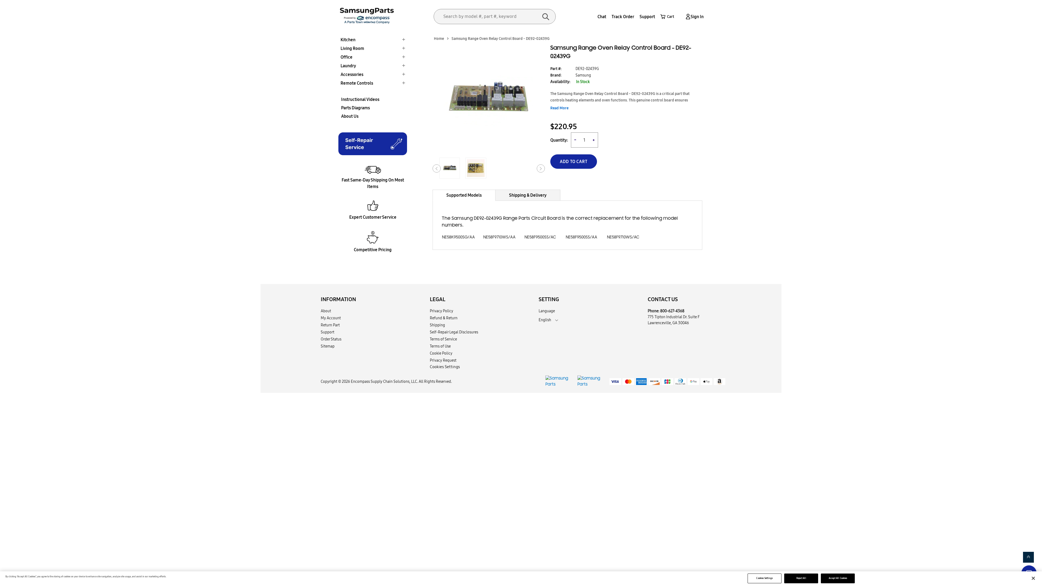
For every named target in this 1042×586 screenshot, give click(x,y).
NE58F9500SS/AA (581, 237)
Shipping (437, 325)
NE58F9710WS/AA (499, 237)
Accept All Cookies (838, 578)
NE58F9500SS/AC (540, 237)
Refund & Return (444, 318)
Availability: (560, 81)
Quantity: (559, 140)
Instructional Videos (360, 99)
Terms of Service (443, 339)
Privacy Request (443, 360)
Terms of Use (440, 346)
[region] (521, 578)
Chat (602, 17)
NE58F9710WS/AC (623, 237)
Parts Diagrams (355, 108)
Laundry (348, 66)
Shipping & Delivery (528, 195)
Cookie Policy (441, 353)
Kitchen (348, 40)
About (326, 311)
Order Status (331, 339)
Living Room (352, 48)
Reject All (801, 578)
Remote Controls (357, 83)
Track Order (623, 17)
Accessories (352, 74)
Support (647, 17)
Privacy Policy (441, 311)
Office (346, 57)
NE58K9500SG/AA (458, 237)
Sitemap (328, 346)
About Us (349, 116)
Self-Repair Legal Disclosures (454, 332)
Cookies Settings (764, 578)
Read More (559, 108)
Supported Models (464, 195)
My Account (331, 318)
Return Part (330, 325)
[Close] (1033, 578)
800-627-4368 (672, 311)
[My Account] (687, 17)
